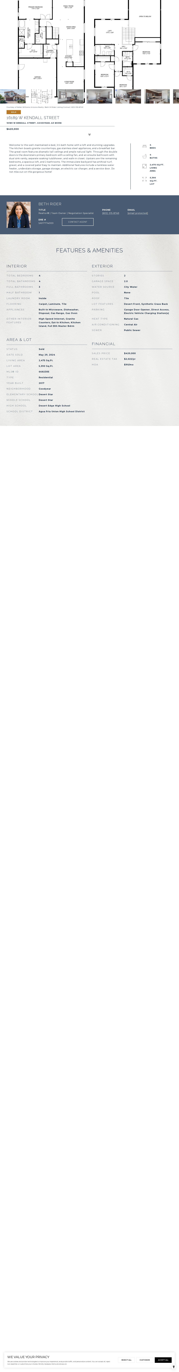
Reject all (126, 1360)
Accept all (163, 1360)
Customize (145, 1360)
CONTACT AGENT (77, 222)
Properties (106, 10)
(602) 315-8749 (110, 213)
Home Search (124, 10)
